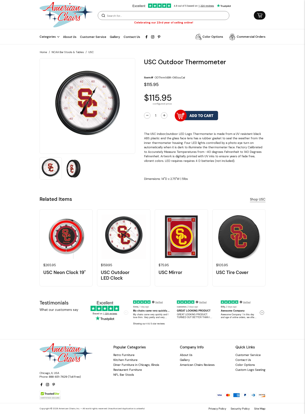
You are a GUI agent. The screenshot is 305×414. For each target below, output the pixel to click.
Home (43, 52)
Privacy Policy (217, 408)
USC (91, 52)
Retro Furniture (123, 355)
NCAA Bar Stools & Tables (68, 52)
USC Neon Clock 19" (64, 272)
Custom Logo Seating (250, 369)
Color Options (212, 37)
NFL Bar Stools (123, 374)
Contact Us (132, 37)
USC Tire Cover (232, 272)
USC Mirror (170, 272)
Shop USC (257, 199)
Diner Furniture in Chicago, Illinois (136, 364)
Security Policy (240, 408)
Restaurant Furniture (127, 369)
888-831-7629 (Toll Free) (65, 377)
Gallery (115, 37)
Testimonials (54, 303)
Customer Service (93, 37)
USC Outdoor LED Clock (115, 275)
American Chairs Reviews (197, 364)
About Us (69, 37)
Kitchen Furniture (125, 359)
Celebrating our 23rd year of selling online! (163, 22)
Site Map (259, 408)
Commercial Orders (251, 37)
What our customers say (59, 310)
